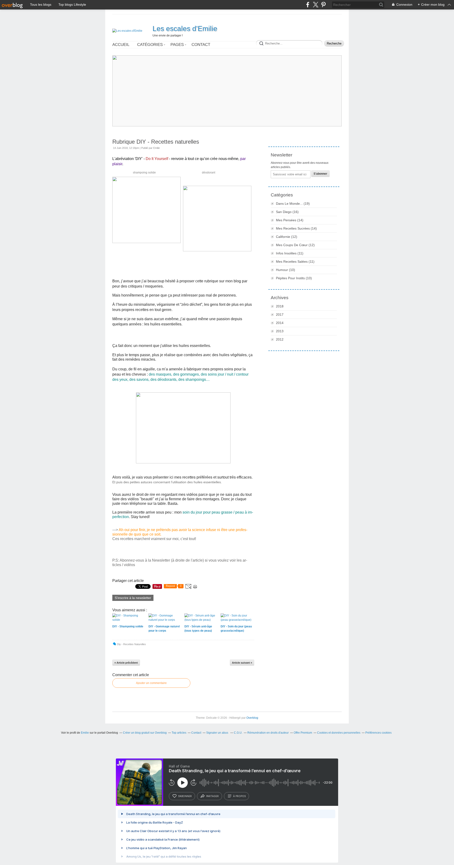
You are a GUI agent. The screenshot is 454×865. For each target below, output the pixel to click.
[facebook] (308, 4)
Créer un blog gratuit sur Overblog (145, 732)
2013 (280, 331)
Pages (177, 44)
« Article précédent (126, 662)
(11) (289, 253)
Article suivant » (242, 662)
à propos (239, 796)
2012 (280, 339)
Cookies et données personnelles (338, 732)
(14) (289, 220)
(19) (293, 203)
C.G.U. (238, 732)
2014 (280, 323)
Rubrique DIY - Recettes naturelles (155, 141)
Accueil (120, 44)
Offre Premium (303, 732)
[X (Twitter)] (316, 4)
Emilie (85, 732)
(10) (285, 270)
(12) (286, 237)
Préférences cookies (378, 732)
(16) (287, 212)
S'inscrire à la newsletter (133, 598)
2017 (280, 314)
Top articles (179, 732)
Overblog (252, 717)
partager (212, 796)
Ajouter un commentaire (151, 683)
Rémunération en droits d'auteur (268, 732)
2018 (280, 306)
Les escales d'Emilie (185, 28)
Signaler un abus (217, 732)
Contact (201, 44)
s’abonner (185, 796)
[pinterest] (323, 4)
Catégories (150, 44)
